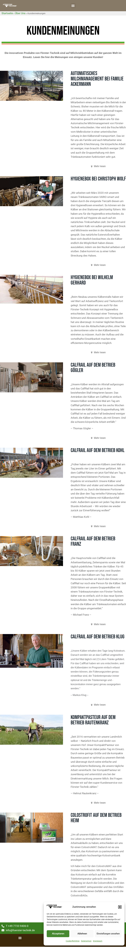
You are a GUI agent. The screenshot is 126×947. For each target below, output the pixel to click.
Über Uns (20, 13)
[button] (119, 907)
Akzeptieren (58, 933)
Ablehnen (82, 933)
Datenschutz (86, 941)
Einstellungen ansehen (108, 933)
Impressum (97, 941)
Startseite (7, 13)
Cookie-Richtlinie (72, 941)
